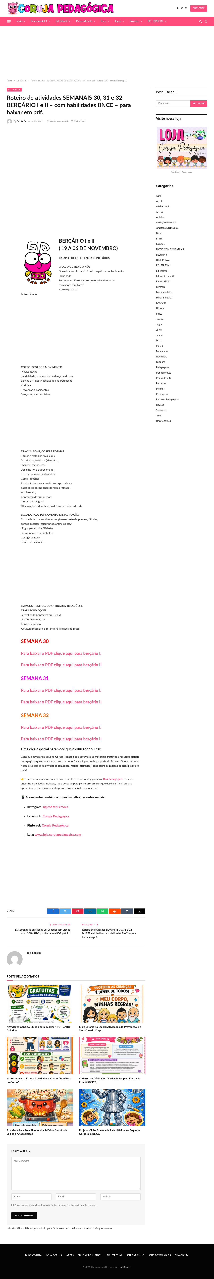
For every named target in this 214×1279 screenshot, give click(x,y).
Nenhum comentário (59, 121)
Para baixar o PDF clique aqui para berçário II (61, 665)
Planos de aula (84, 21)
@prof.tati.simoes (55, 807)
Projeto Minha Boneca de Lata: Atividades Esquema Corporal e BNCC (109, 1132)
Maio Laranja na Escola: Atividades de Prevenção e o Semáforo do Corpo (110, 1029)
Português (161, 383)
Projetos (134, 21)
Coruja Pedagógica (56, 816)
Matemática (162, 351)
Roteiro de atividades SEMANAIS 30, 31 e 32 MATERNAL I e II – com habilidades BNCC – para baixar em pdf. (109, 934)
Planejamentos (163, 373)
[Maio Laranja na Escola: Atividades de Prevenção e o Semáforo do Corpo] (112, 1003)
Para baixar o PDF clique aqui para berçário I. (61, 654)
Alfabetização (163, 206)
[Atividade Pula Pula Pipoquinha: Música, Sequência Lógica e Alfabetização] (40, 1107)
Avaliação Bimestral (166, 223)
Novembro (161, 357)
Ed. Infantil (62, 21)
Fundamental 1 (39, 21)
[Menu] (9, 21)
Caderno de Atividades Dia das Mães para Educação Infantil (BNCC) (109, 1080)
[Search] (200, 21)
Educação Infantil (165, 276)
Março (159, 346)
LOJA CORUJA (54, 1255)
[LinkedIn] (10, 158)
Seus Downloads (159, 1255)
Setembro (161, 410)
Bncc (103, 21)
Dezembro (161, 255)
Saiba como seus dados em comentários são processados (82, 1228)
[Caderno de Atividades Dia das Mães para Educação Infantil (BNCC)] (112, 1055)
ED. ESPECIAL (156, 21)
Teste (158, 416)
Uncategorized (163, 421)
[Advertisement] (107, 53)
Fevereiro (161, 287)
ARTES (159, 212)
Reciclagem (162, 394)
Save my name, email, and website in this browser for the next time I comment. (56, 1205)
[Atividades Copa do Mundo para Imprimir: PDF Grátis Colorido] (40, 1003)
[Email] (10, 175)
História (160, 308)
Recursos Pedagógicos (167, 400)
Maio (158, 341)
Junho (159, 335)
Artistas (160, 217)
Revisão (160, 405)
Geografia (161, 303)
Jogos (118, 21)
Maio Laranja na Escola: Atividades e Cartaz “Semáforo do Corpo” (39, 1080)
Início (19, 21)
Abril (158, 196)
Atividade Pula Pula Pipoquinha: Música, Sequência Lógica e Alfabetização (37, 1132)
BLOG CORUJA (33, 1255)
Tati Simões (22, 121)
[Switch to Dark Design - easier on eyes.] (205, 21)
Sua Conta (182, 1255)
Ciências (160, 244)
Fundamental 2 (164, 298)
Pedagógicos (162, 367)
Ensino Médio (163, 282)
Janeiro (160, 319)
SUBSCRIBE (198, 8)
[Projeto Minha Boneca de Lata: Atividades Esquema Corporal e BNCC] (112, 1107)
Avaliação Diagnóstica (167, 228)
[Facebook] (10, 140)
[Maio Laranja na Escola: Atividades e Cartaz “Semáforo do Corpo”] (40, 1055)
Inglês (159, 314)
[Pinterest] (10, 166)
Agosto (159, 201)
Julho (159, 330)
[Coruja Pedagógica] (61, 8)
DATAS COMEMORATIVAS (170, 249)
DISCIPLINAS (163, 260)
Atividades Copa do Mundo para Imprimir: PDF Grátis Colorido (38, 1029)
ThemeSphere (124, 1267)
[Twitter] (10, 149)
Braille (159, 239)
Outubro (160, 362)
